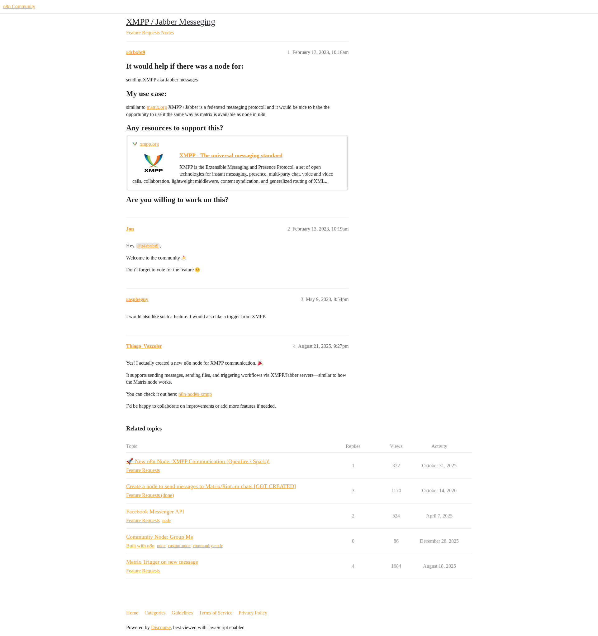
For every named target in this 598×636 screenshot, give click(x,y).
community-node (208, 545)
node (166, 520)
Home (132, 612)
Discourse (161, 627)
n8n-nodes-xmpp (195, 394)
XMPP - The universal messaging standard (230, 155)
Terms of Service (215, 612)
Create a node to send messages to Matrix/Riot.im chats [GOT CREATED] (211, 486)
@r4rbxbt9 (148, 245)
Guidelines (182, 612)
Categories (155, 612)
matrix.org (157, 107)
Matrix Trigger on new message (162, 562)
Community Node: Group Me (159, 537)
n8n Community (19, 6)
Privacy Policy (253, 612)
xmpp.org (149, 144)
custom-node (179, 545)
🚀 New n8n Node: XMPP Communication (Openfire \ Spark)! (198, 461)
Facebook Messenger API (155, 511)
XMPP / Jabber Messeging (170, 22)
